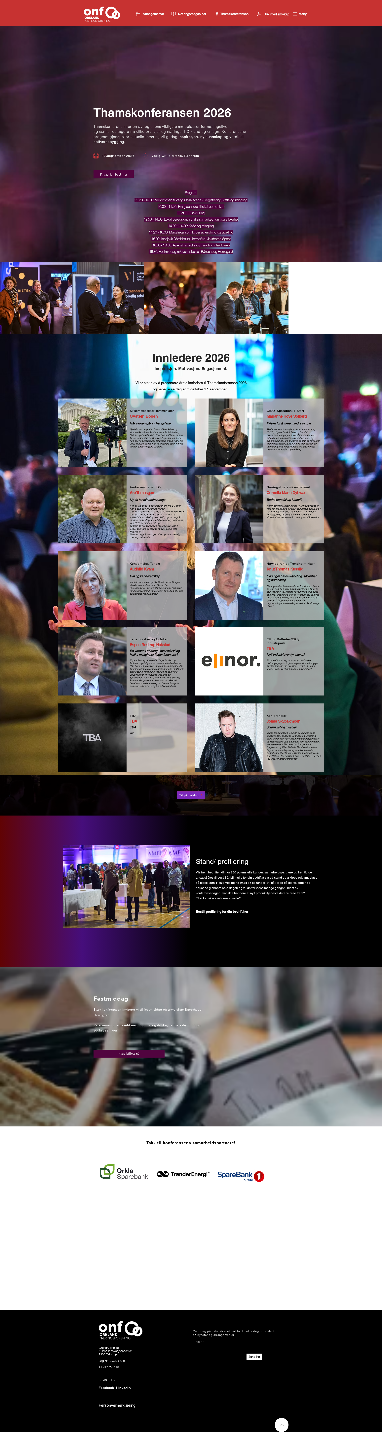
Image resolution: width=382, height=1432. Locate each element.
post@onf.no (107, 1404)
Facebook (106, 1411)
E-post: (197, 1365)
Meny (303, 14)
